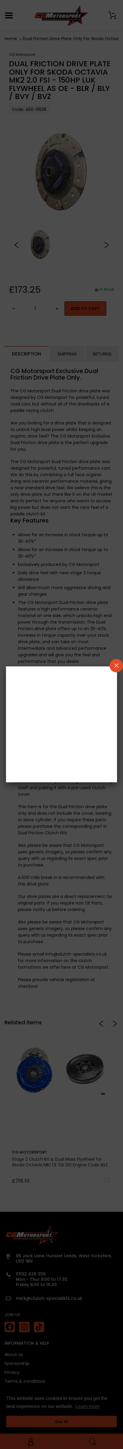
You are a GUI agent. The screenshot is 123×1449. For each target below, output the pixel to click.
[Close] (116, 665)
